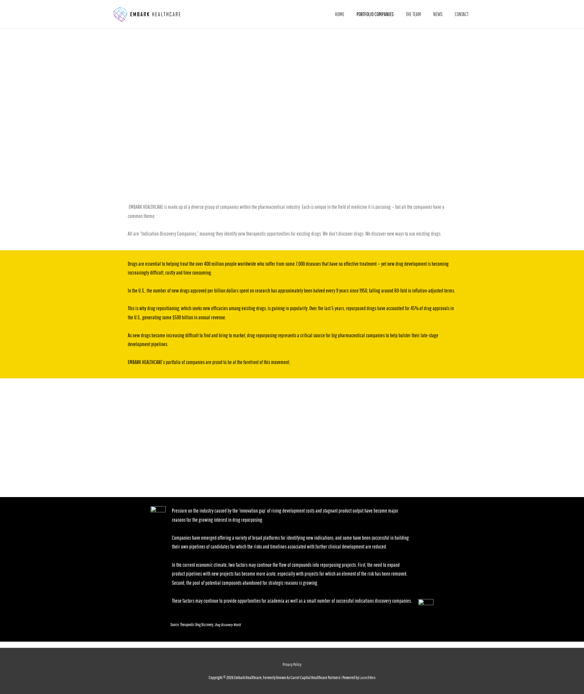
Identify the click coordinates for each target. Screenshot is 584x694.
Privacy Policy (292, 664)
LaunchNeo (368, 677)
